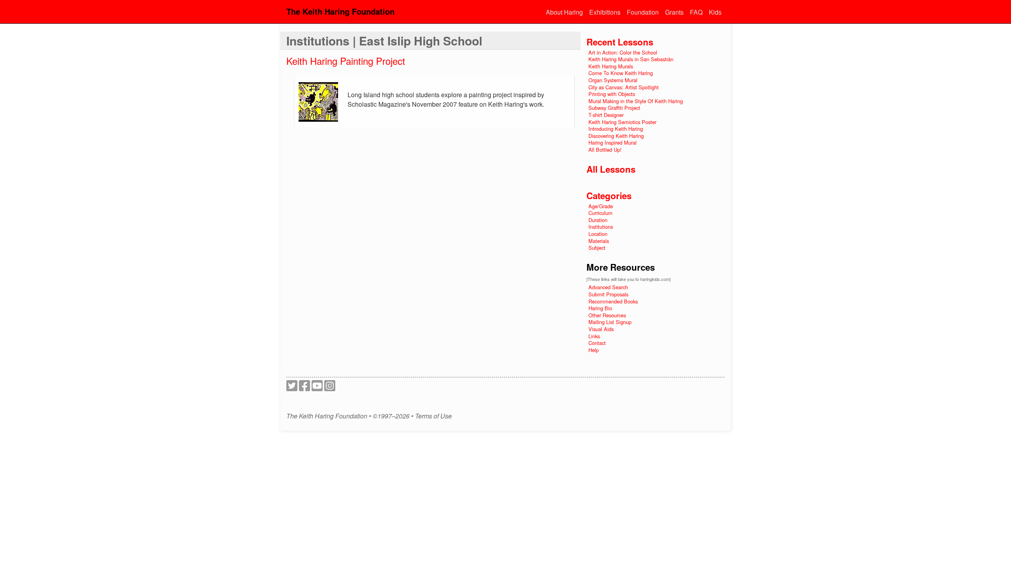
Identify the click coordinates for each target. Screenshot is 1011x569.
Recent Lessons (619, 42)
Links (594, 336)
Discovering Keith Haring (616, 135)
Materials (598, 241)
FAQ (696, 12)
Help (593, 350)
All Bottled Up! (605, 149)
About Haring (564, 12)
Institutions (600, 226)
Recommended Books (613, 301)
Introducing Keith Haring (615, 128)
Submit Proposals (608, 294)
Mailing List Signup (609, 322)
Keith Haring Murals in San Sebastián (630, 59)
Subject (596, 247)
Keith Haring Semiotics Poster (622, 122)
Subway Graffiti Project (614, 107)
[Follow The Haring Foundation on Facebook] (304, 387)
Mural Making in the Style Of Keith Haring (635, 101)
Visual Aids (601, 329)
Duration (597, 220)
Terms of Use (433, 416)
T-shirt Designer (606, 115)
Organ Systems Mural (612, 80)
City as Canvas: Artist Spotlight (623, 87)
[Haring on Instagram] (329, 387)
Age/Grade (600, 206)
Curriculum (600, 213)
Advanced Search (608, 287)
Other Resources (607, 315)
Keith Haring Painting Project (345, 61)
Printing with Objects (611, 94)
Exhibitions (604, 12)
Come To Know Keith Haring (620, 73)
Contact (597, 343)
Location (597, 233)
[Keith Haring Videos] (317, 387)
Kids (715, 12)
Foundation (643, 12)
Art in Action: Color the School (622, 52)
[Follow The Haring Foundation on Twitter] (291, 387)
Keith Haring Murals (610, 66)
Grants (674, 12)
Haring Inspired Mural (612, 142)
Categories (608, 195)
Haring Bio (600, 308)
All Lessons (610, 169)
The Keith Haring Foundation (340, 11)
